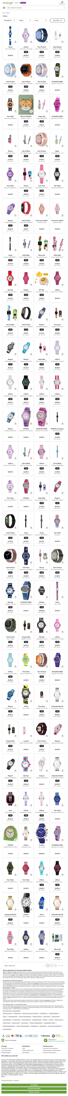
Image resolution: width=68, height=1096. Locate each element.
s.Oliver (51, 1020)
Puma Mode (46, 1016)
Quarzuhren (25, 1023)
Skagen (13, 975)
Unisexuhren (43, 1026)
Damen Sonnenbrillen (25, 1016)
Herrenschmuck (7, 1029)
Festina (21, 975)
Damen (9, 972)
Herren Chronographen (23, 1026)
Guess (40, 975)
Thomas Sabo (55, 1016)
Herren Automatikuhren (54, 1026)
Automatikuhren (12, 1016)
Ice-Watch (8, 997)
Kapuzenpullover (36, 1020)
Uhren (4, 972)
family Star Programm (7, 1048)
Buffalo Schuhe (37, 1016)
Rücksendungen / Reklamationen (52, 1050)
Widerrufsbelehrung (27, 1050)
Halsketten (43, 994)
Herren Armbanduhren (36, 1023)
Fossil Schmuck (26, 1020)
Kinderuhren (47, 1000)
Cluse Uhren (16, 1020)
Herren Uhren (6, 1023)
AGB (23, 1048)
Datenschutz (25, 1052)
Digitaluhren (34, 1026)
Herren (15, 972)
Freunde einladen (6, 1050)
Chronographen (7, 1020)
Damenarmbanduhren (9, 1026)
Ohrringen (33, 994)
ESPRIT (45, 1020)
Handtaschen (43, 1013)
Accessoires (17, 1007)
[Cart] (15, 41)
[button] (10, 20)
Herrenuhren (9, 984)
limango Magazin (6, 1052)
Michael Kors (17, 1013)
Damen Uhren (59, 1020)
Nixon (34, 975)
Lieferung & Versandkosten (50, 1048)
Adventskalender (53, 1013)
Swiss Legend (6, 987)
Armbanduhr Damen (49, 1023)
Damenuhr (36, 983)
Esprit (13, 987)
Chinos (5, 1016)
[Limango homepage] (8, 3)
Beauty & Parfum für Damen (30, 1013)
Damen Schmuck (7, 1013)
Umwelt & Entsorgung (49, 1052)
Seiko (62, 986)
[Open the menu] (4, 8)
